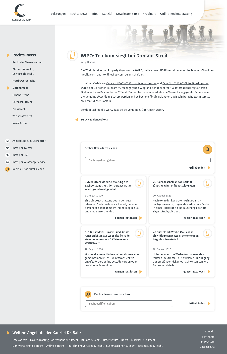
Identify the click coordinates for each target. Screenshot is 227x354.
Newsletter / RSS (127, 14)
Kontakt (210, 331)
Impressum (208, 341)
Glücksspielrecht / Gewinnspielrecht (23, 71)
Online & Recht (55, 345)
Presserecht (19, 109)
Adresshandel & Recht (64, 340)
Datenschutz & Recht (115, 340)
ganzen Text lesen (126, 217)
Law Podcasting (39, 340)
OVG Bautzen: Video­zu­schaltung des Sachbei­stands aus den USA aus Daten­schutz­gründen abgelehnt (108, 185)
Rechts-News (78, 14)
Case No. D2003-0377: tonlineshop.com (186, 83)
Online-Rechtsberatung (176, 14)
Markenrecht (20, 87)
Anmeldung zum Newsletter (29, 140)
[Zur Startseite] (21, 12)
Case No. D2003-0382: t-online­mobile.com (131, 83)
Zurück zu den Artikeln (94, 119)
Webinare (149, 14)
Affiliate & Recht (91, 340)
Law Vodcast (19, 340)
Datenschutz (207, 346)
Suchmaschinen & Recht (120, 345)
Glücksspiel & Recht (143, 340)
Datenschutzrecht (23, 102)
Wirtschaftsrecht (22, 116)
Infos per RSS (20, 155)
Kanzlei (107, 14)
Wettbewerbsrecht (23, 80)
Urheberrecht (20, 95)
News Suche (19, 123)
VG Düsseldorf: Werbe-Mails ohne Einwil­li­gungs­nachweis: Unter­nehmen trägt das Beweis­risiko (176, 236)
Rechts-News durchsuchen (28, 169)
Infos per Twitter (22, 148)
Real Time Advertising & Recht (85, 345)
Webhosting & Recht (150, 345)
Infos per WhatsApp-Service (29, 162)
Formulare (208, 336)
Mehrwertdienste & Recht (27, 345)
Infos (94, 14)
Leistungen (58, 14)
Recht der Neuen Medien (27, 62)
